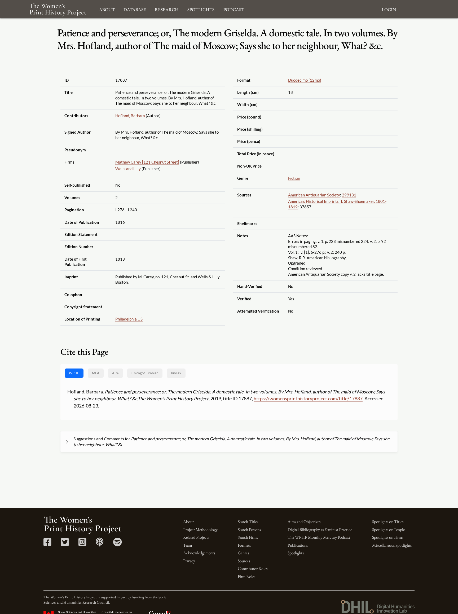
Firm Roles (246, 576)
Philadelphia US (129, 319)
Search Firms (248, 537)
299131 (349, 194)
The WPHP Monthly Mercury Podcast (319, 537)
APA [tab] (115, 373)
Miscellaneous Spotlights (392, 545)
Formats (244, 545)
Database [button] (135, 9)
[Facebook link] (47, 544)
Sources (244, 561)
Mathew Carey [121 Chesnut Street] (147, 162)
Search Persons (249, 529)
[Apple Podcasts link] (99, 544)
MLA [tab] (95, 373)
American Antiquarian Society (314, 194)
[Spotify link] (117, 544)
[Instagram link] (82, 544)
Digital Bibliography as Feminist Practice (320, 529)
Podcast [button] (233, 9)
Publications (298, 545)
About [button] (107, 9)
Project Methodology (200, 529)
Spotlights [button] (200, 9)
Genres (243, 553)
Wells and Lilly (128, 168)
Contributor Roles (252, 568)
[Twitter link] (65, 544)
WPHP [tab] (74, 373)
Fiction (294, 178)
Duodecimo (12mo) (304, 80)
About (188, 521)
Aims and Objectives (304, 521)
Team (187, 545)
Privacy (189, 561)
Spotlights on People (388, 529)
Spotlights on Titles (387, 521)
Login (389, 9)
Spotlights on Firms (387, 537)
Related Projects (196, 537)
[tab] (144, 373)
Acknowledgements (199, 553)
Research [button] (167, 9)
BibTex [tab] (176, 373)
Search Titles (248, 521)
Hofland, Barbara (130, 115)
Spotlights (296, 553)
